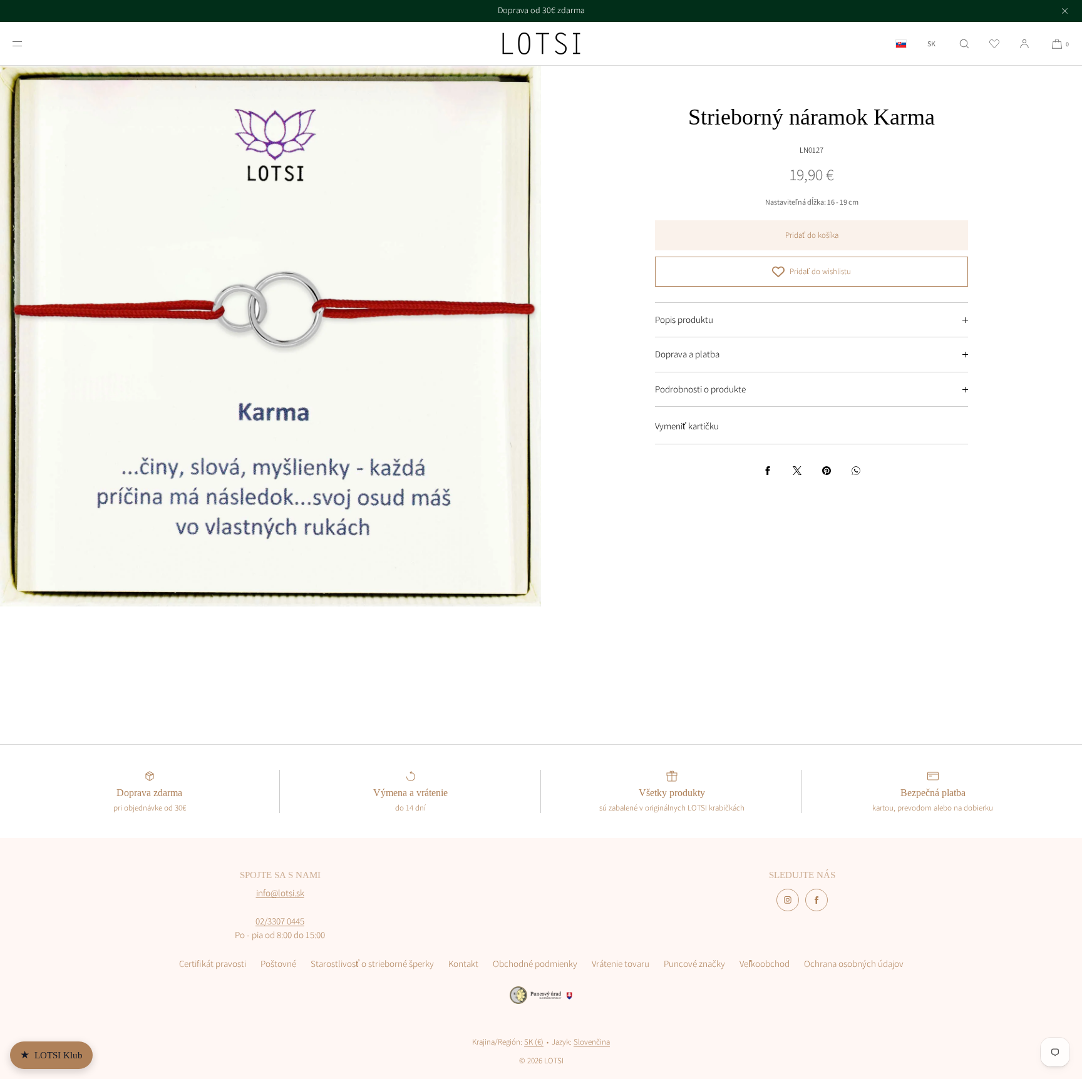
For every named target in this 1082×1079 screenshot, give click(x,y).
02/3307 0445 (279, 921)
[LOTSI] (541, 44)
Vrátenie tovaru (620, 963)
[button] (964, 43)
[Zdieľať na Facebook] (767, 470)
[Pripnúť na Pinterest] (826, 470)
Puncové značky (694, 963)
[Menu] (28, 43)
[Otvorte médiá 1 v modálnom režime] (270, 336)
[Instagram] (787, 900)
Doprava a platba (687, 354)
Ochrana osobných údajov (854, 963)
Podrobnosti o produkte (700, 389)
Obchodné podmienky (535, 963)
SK (931, 43)
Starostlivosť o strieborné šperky (372, 963)
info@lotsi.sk (280, 893)
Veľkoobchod (764, 963)
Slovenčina (592, 1041)
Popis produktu (684, 319)
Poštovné (278, 963)
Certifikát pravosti (212, 963)
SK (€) (534, 1041)
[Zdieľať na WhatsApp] (856, 470)
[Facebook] (816, 900)
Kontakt (463, 963)
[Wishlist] (994, 43)
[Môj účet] (1024, 43)
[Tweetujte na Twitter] (797, 470)
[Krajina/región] (901, 43)
